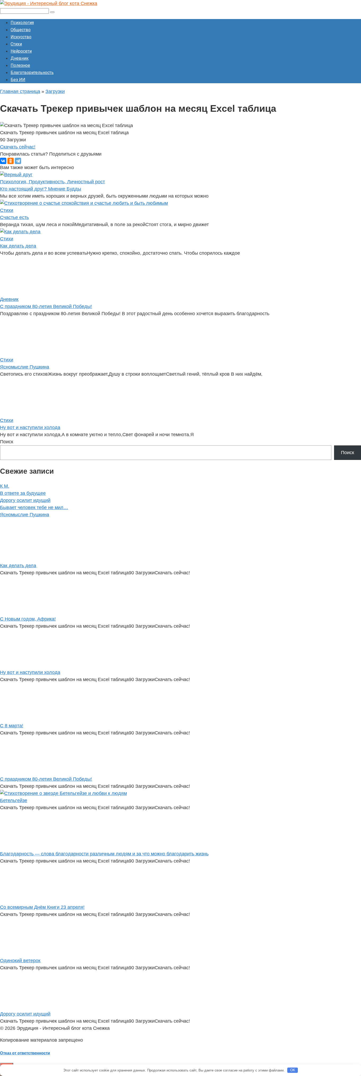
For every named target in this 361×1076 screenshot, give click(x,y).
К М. (4, 486)
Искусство (21, 36)
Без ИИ (18, 79)
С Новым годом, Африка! (28, 619)
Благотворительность (32, 72)
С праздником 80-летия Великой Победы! (46, 306)
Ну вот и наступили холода (30, 427)
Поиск (6, 441)
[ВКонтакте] (3, 161)
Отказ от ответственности (25, 1053)
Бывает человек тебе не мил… (34, 507)
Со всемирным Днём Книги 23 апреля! (42, 907)
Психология (22, 22)
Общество (21, 29)
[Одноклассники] (10, 161)
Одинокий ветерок (20, 960)
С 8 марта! (11, 725)
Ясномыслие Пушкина (24, 367)
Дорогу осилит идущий (25, 500)
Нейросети (21, 51)
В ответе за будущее (23, 493)
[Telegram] (18, 161)
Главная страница (20, 91)
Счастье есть (14, 217)
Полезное (20, 65)
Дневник (20, 58)
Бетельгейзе (13, 800)
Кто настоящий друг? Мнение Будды (40, 189)
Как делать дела (18, 246)
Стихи (16, 43)
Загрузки (55, 91)
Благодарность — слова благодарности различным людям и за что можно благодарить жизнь (104, 853)
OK (292, 1070)
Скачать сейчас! (17, 147)
